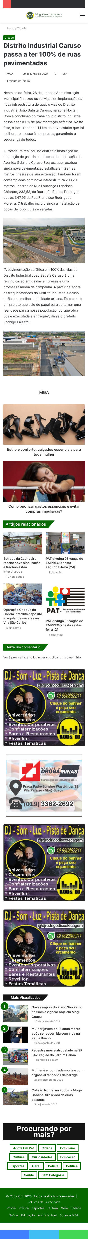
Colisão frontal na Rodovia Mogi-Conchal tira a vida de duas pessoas (57, 1094)
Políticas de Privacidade (44, 1202)
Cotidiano (67, 1148)
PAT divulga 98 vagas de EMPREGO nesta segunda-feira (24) (64, 563)
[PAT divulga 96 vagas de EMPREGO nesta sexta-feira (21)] (65, 599)
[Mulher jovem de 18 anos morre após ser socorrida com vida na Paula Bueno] (15, 1035)
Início (10, 28)
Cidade (22, 28)
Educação (68, 1157)
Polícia (53, 1166)
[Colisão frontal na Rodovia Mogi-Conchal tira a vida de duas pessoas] (15, 1096)
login (36, 657)
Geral (36, 1166)
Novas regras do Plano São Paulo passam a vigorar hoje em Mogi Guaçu (57, 1011)
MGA (10, 73)
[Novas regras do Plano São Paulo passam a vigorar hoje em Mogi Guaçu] (15, 1013)
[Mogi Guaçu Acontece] (44, 15)
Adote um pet (23, 1148)
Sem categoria (53, 1175)
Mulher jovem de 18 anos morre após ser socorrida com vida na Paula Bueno (56, 1033)
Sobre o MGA (69, 1215)
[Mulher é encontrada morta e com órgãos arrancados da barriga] (15, 1076)
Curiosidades (42, 1157)
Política (72, 1166)
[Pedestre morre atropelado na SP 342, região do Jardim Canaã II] (15, 1056)
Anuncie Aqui (47, 1215)
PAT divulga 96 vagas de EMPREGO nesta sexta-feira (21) (64, 625)
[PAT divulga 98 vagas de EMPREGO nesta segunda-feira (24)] (65, 543)
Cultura (18, 1157)
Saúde (29, 1175)
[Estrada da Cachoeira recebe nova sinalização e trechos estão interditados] (22, 543)
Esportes (17, 1166)
